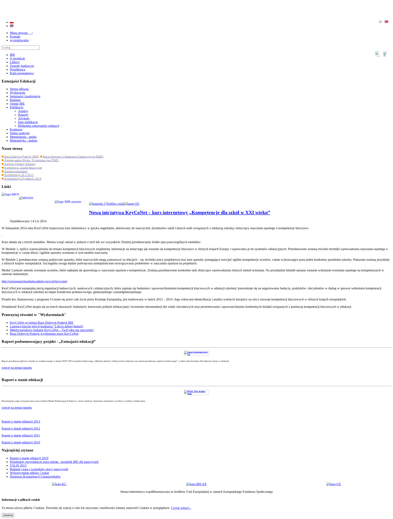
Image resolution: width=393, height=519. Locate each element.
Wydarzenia (17, 92)
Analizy (23, 111)
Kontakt (15, 36)
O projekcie (17, 58)
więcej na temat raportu (17, 407)
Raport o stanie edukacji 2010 (29, 458)
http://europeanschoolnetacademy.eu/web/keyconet (34, 281)
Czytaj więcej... (181, 508)
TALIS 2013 (18, 465)
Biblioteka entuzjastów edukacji (38, 125)
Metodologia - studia (23, 137)
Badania (15, 100)
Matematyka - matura (23, 140)
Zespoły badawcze (22, 66)
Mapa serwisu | (21, 33)
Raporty (23, 114)
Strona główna (19, 89)
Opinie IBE (17, 103)
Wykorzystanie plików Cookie (29, 473)
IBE (12, 54)
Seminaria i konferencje (25, 96)
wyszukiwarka (19, 40)
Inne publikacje (28, 122)
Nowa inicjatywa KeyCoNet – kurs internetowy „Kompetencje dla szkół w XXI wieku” (179, 212)
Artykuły (24, 118)
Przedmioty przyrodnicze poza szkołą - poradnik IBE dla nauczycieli (54, 462)
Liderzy (15, 62)
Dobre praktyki (19, 133)
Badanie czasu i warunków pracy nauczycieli (39, 469)
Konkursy (16, 129)
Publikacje (16, 107)
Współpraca (17, 69)
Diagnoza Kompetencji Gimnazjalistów (35, 476)
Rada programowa (22, 73)
